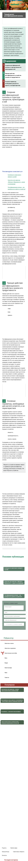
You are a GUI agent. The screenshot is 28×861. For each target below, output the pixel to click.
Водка (6, 663)
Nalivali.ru (5, 553)
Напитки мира (8, 667)
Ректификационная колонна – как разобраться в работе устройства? (13, 595)
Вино (6, 658)
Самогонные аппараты (19, 553)
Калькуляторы (5, 851)
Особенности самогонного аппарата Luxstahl (13, 568)
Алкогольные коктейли (11, 653)
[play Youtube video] (14, 272)
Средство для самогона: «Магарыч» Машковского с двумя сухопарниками (16, 182)
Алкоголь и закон (9, 643)
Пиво (6, 672)
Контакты (4, 855)
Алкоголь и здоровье (10, 648)
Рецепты (4, 848)
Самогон (10, 553)
